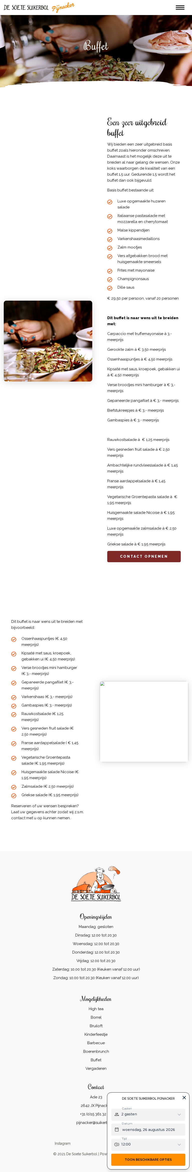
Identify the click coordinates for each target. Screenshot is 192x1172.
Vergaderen (96, 1068)
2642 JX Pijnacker (96, 1105)
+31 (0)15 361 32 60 (96, 1114)
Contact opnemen (144, 556)
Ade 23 (96, 1097)
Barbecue (96, 1043)
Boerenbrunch (96, 1051)
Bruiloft (96, 1026)
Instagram (62, 1143)
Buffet (96, 1060)
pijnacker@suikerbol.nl (96, 1122)
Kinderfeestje (96, 1034)
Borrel (96, 1017)
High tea (96, 1009)
